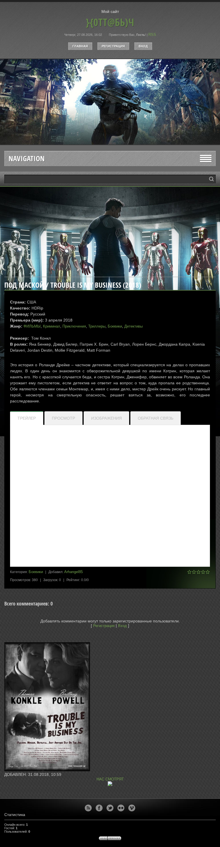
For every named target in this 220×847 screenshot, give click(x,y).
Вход (143, 46)
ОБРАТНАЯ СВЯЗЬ (155, 418)
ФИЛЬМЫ (32, 326)
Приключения (74, 326)
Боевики (115, 326)
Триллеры (96, 326)
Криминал (51, 326)
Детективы (133, 326)
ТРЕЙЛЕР (26, 418)
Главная (80, 46)
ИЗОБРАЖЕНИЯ (106, 418)
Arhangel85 (73, 572)
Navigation (27, 158)
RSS (152, 34)
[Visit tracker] (110, 784)
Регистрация (113, 46)
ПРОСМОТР (63, 418)
